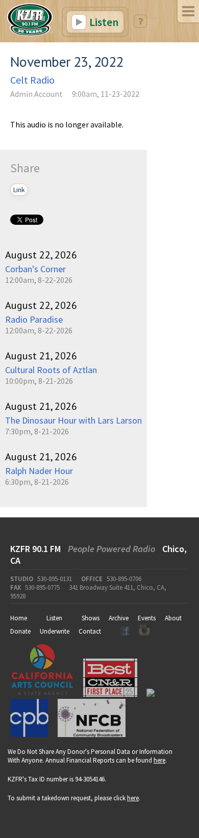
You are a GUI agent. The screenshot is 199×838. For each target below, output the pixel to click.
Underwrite (54, 631)
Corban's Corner (35, 269)
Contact (90, 631)
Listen (102, 22)
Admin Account (36, 94)
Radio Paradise (34, 319)
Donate (20, 631)
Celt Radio (32, 79)
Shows (91, 618)
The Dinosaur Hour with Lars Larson (73, 420)
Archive (119, 618)
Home (18, 618)
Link (19, 189)
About (173, 618)
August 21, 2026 (41, 355)
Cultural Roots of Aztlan (51, 370)
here (159, 760)
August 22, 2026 (41, 254)
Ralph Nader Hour (39, 471)
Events (147, 618)
